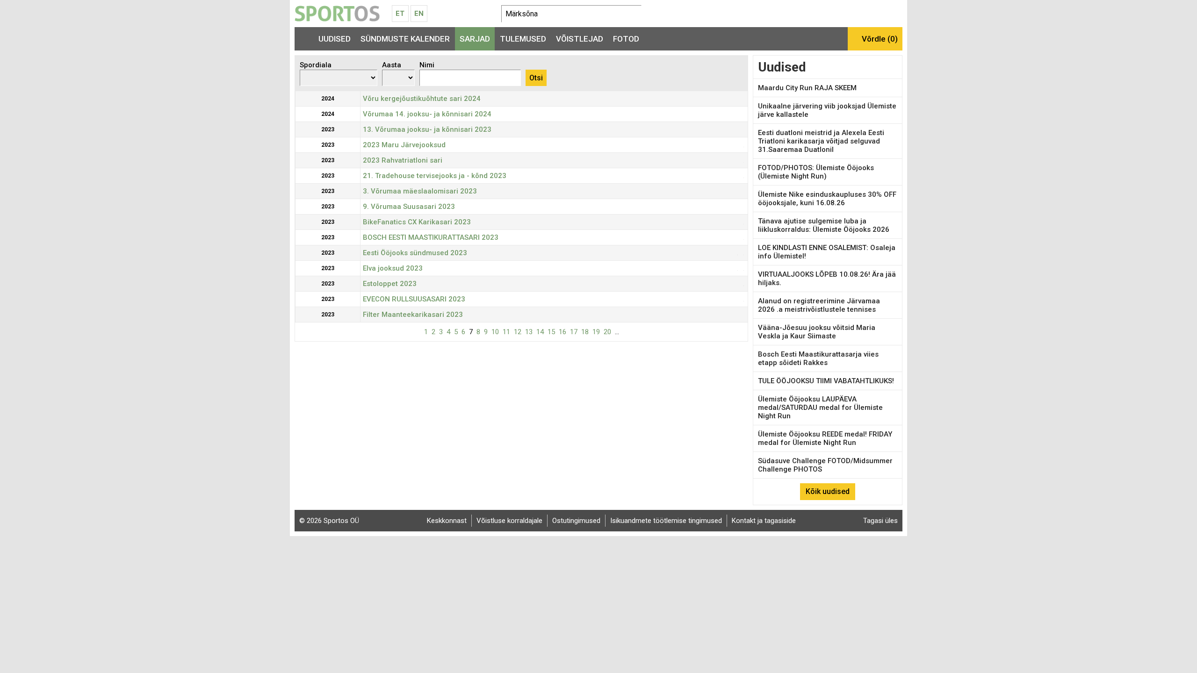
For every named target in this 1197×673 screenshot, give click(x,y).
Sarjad (475, 38)
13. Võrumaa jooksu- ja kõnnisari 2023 (427, 129)
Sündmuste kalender (405, 38)
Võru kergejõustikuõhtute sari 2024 (422, 98)
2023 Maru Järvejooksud (404, 145)
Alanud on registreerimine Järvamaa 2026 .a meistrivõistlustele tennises (819, 305)
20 (607, 332)
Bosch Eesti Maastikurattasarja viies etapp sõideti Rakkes (818, 358)
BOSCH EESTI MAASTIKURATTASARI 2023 (430, 237)
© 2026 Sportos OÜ (329, 520)
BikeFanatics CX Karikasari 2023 (417, 222)
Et (400, 13)
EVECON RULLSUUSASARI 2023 (414, 299)
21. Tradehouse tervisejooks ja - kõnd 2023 (434, 176)
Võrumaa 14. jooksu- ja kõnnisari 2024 (427, 114)
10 (495, 332)
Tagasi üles (880, 520)
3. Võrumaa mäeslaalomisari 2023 (420, 191)
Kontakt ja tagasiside (764, 520)
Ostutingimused (576, 520)
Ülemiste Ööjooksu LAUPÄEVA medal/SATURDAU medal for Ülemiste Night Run (820, 407)
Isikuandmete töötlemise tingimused (666, 520)
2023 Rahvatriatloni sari (402, 160)
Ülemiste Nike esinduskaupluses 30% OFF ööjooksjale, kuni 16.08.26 (827, 198)
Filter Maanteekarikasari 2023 (413, 314)
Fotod (626, 38)
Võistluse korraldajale (509, 520)
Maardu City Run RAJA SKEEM (807, 88)
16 (562, 332)
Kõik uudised (828, 491)
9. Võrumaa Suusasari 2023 (409, 206)
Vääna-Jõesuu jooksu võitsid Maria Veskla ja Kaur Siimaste (816, 331)
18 (585, 332)
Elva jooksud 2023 (393, 268)
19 (596, 332)
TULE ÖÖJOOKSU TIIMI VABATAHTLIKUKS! (826, 381)
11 (506, 332)
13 (529, 332)
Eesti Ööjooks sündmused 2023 (415, 253)
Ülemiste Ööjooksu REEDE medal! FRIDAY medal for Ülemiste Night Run (825, 438)
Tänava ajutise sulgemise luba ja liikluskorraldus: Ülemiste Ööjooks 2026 (823, 225)
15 (551, 332)
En (419, 13)
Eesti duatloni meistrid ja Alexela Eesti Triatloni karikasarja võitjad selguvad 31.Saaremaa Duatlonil (821, 141)
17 (573, 332)
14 (540, 332)
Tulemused (523, 38)
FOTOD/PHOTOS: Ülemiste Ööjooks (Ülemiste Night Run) (816, 172)
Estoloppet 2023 (390, 283)
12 (517, 332)
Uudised (334, 38)
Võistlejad (579, 38)
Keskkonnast (447, 520)
